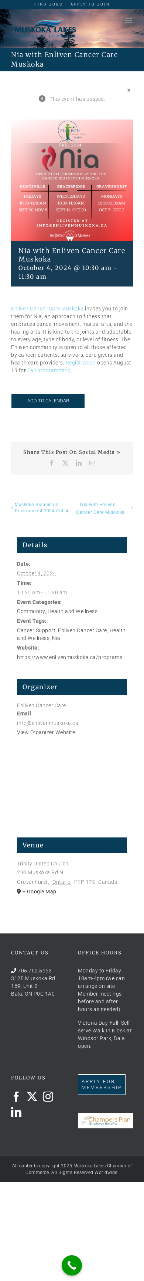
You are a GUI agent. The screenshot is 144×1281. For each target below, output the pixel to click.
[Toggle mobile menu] (129, 20)
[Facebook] (16, 1097)
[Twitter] (32, 1097)
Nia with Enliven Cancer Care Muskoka (100, 508)
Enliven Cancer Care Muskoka (47, 309)
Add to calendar (48, 400)
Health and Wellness (73, 611)
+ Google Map (39, 891)
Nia (56, 638)
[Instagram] (48, 1097)
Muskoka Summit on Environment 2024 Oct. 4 (42, 507)
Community (31, 611)
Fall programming (49, 370)
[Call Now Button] (72, 1265)
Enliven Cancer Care (82, 630)
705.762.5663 (35, 971)
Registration (81, 363)
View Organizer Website (46, 732)
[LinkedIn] (16, 1112)
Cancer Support (36, 630)
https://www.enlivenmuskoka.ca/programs (69, 657)
